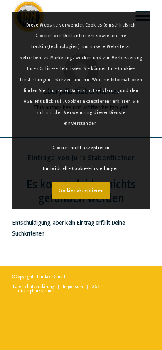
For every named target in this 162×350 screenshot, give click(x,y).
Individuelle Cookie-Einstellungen (81, 168)
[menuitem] (33, 287)
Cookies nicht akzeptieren (81, 148)
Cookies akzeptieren (81, 190)
